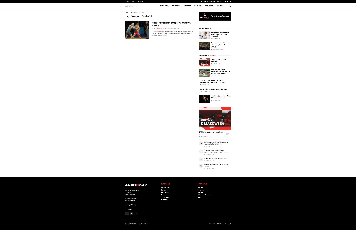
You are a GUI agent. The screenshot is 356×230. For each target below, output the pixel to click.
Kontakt (200, 187)
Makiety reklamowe (204, 195)
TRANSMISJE (209, 6)
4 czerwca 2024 (216, 100)
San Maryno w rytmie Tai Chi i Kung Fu (213, 89)
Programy (197, 6)
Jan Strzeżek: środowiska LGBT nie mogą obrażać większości (220, 34)
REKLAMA (134, 1)
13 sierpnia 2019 (216, 38)
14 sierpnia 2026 (216, 76)
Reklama (200, 192)
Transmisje (165, 197)
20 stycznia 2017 (171, 28)
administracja (160, 28)
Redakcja (200, 190)
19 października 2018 (218, 49)
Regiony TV (187, 6)
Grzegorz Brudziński (139, 12)
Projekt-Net (144, 224)
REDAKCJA (128, 1)
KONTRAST (176, 6)
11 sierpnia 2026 (216, 63)
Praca (199, 197)
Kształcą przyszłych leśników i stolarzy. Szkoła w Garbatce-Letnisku (220, 71)
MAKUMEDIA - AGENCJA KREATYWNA (211, 1)
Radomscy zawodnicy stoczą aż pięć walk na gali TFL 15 (220, 45)
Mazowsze (220, 6)
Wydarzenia (164, 6)
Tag (131, 12)
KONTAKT (141, 1)
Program (164, 195)
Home (126, 12)
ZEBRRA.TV (132, 224)
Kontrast (164, 190)
